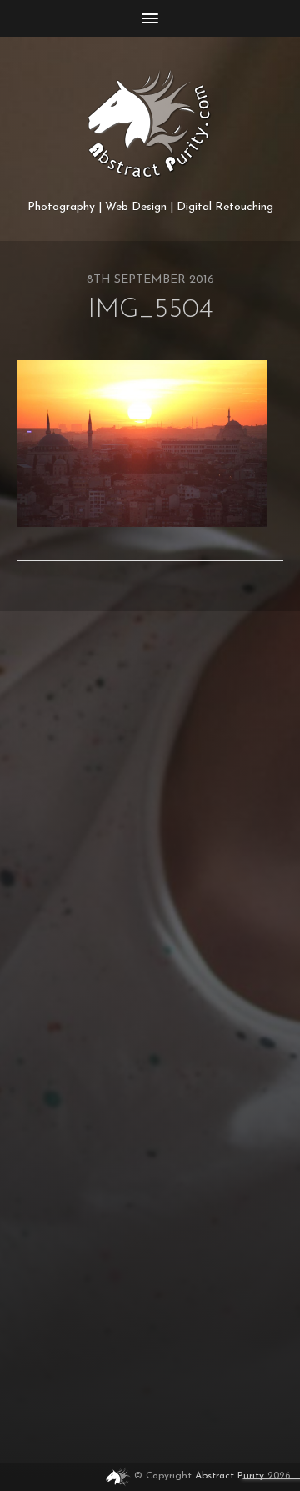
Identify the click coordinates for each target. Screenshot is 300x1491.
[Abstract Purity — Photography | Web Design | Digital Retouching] (150, 124)
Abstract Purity (229, 1477)
